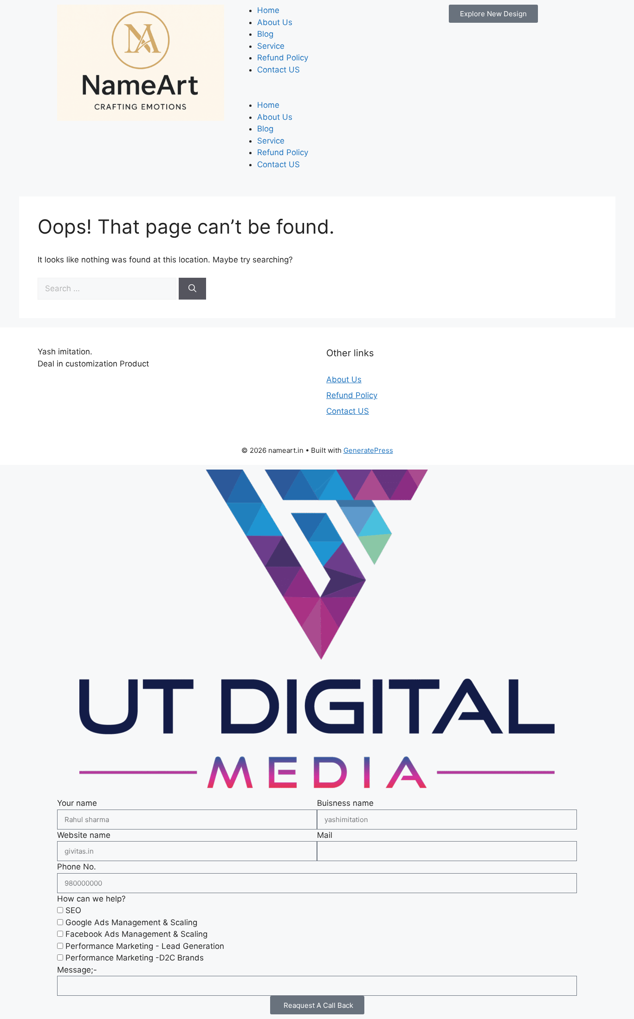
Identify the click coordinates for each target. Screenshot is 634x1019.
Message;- (77, 969)
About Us (274, 22)
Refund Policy (282, 57)
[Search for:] (108, 288)
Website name (83, 835)
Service (271, 46)
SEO (73, 910)
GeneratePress (368, 450)
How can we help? (91, 898)
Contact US (278, 69)
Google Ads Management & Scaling (131, 922)
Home (268, 10)
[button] (317, 94)
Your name (77, 803)
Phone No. (76, 866)
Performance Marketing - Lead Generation (144, 946)
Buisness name (345, 803)
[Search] (192, 289)
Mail (324, 835)
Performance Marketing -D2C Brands (134, 957)
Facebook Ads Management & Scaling (136, 934)
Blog (265, 34)
